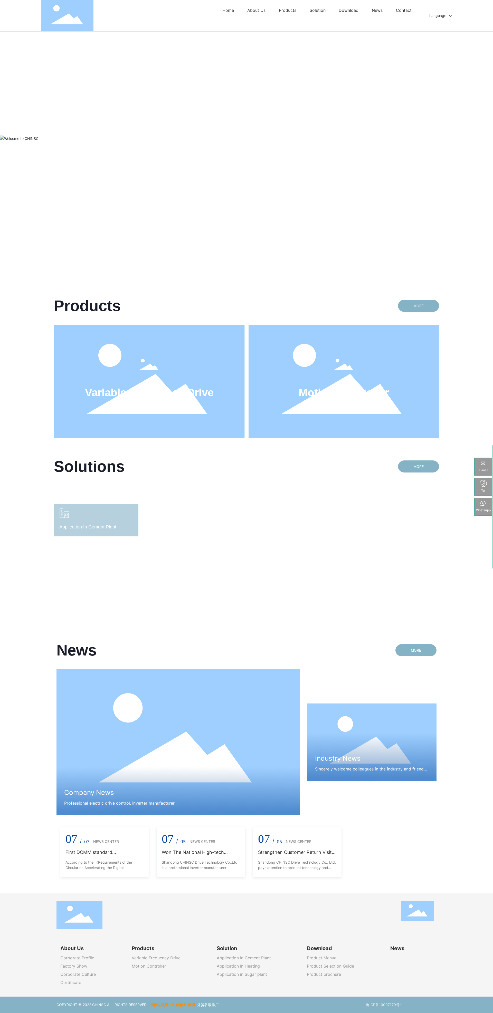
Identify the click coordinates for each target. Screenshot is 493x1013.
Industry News (338, 758)
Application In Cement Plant (244, 523)
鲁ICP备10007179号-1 (384, 1005)
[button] (480, 132)
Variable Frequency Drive (149, 393)
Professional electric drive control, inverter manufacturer (119, 803)
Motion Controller (344, 393)
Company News (89, 792)
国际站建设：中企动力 (168, 1004)
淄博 (191, 1004)
